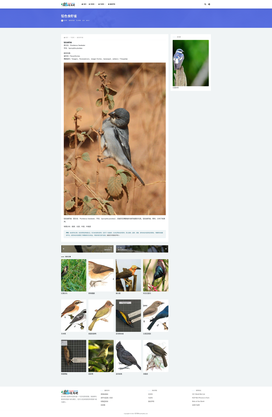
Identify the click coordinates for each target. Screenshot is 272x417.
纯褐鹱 (103, 405)
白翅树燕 (176, 87)
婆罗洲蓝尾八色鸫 (107, 398)
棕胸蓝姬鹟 (104, 401)
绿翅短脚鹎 (92, 334)
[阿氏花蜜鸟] (155, 275)
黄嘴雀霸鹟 (104, 394)
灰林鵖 (63, 334)
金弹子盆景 (196, 405)
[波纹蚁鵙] (128, 356)
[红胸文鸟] (73, 275)
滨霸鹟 (145, 374)
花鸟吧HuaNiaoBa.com (141, 413)
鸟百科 (72, 37)
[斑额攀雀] (73, 356)
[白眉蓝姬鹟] (155, 316)
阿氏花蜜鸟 (147, 293)
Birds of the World (198, 401)
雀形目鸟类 (72, 20)
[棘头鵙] (128, 275)
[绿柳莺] (101, 356)
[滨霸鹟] (155, 356)
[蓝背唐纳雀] (128, 316)
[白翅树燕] (191, 63)
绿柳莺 (90, 374)
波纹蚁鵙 (119, 374)
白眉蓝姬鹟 (147, 334)
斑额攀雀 (64, 374)
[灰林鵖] (73, 316)
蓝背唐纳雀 (120, 334)
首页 (85, 4)
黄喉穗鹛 (91, 293)
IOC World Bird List (198, 394)
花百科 (150, 394)
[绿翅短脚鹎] (101, 316)
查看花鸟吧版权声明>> (113, 235)
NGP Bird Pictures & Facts (200, 398)
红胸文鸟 (64, 293)
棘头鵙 (118, 293)
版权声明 (112, 4)
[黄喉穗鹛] (101, 275)
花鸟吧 (65, 20)
